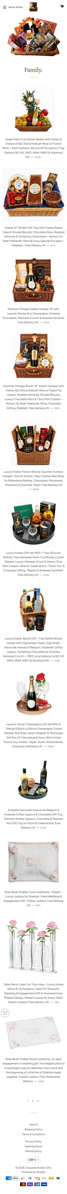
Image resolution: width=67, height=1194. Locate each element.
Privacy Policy (33, 1141)
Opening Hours (33, 1146)
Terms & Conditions (33, 1134)
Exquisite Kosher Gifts (39, 1167)
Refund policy (33, 1151)
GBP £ (32, 1159)
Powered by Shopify (33, 1171)
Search (33, 1124)
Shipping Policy (33, 1129)
